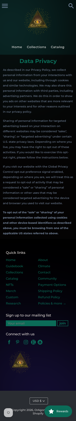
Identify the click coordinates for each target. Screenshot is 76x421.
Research (13, 303)
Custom (12, 297)
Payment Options (52, 285)
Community (47, 278)
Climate (44, 266)
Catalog (12, 278)
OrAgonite (41, 410)
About (43, 260)
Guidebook (14, 266)
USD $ (37, 401)
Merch (11, 291)
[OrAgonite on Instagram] (26, 345)
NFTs (9, 285)
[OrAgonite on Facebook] (9, 345)
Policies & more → (52, 303)
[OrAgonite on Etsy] (34, 345)
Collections (14, 272)
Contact (44, 272)
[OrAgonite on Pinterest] (17, 345)
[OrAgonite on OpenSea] (40, 345)
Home (11, 260)
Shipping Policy (50, 291)
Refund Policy (49, 297)
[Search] (71, 6)
